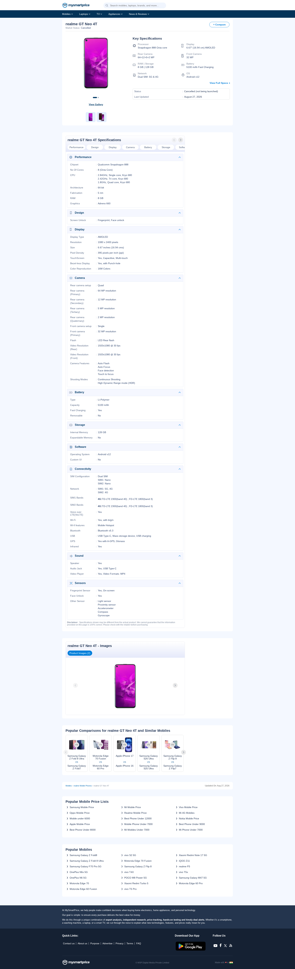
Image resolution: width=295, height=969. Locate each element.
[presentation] (174, 140)
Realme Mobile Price (135, 812)
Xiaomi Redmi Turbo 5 (136, 883)
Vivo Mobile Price (188, 807)
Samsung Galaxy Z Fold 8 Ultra (87, 860)
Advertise (107, 943)
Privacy (119, 943)
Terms (130, 943)
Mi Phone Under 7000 (191, 829)
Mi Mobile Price (132, 807)
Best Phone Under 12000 (138, 818)
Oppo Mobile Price (80, 812)
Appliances (114, 14)
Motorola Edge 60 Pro (191, 883)
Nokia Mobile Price (189, 818)
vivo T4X (129, 872)
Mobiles (66, 14)
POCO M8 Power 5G (135, 877)
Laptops (83, 14)
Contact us (69, 943)
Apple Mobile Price (80, 824)
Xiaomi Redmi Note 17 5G (193, 855)
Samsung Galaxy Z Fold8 (83, 855)
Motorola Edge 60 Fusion (83, 889)
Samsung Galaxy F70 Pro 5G (85, 866)
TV (98, 14)
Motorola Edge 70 (79, 883)
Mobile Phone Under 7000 (138, 824)
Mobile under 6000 (80, 818)
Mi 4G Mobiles (186, 812)
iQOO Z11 (184, 860)
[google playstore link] (191, 949)
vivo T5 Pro (130, 889)
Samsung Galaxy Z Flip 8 (138, 866)
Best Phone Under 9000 (192, 824)
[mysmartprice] (76, 6)
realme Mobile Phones (83, 786)
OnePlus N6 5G (78, 877)
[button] (107, 5)
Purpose (94, 943)
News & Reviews (138, 14)
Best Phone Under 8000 (83, 829)
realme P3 (184, 866)
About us (82, 943)
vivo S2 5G (130, 855)
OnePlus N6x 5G (79, 872)
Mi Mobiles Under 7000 (136, 829)
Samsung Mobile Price (82, 807)
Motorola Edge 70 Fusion (138, 860)
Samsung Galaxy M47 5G (193, 877)
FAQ (138, 943)
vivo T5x (183, 872)
